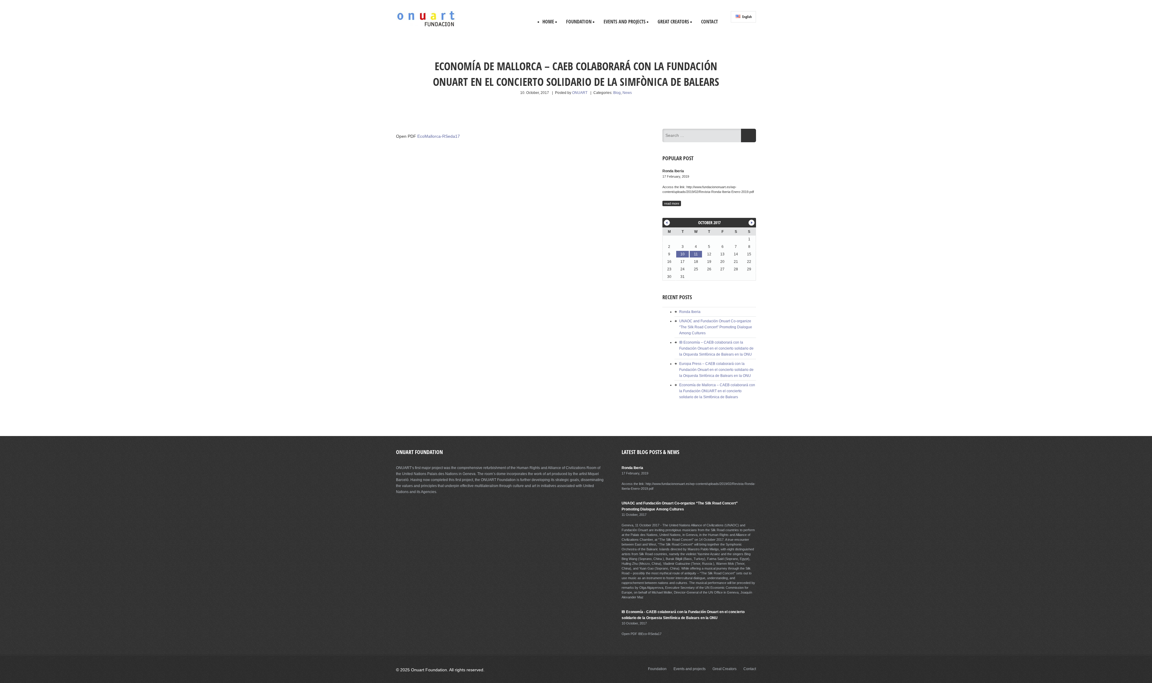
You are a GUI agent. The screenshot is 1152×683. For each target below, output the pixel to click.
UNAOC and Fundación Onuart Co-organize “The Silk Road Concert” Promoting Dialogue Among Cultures (715, 327)
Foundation (579, 21)
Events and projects (625, 21)
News (627, 93)
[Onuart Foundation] (426, 26)
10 (682, 254)
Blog (617, 93)
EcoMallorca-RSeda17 (438, 136)
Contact (709, 21)
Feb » (751, 223)
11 (696, 254)
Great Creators (673, 21)
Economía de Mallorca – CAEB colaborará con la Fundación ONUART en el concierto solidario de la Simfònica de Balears (717, 391)
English (746, 16)
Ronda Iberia (689, 312)
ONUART (579, 93)
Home (548, 21)
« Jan (667, 223)
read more (671, 203)
